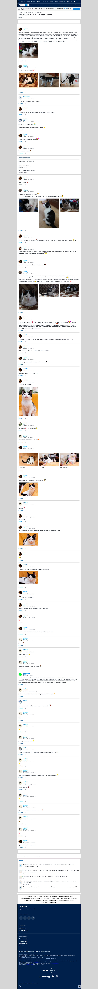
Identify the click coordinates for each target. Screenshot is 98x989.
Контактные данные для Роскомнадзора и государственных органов (34, 951)
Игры (75, 1)
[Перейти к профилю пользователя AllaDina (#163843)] (20, 749)
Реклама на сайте (23, 939)
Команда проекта (23, 941)
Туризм (51, 1)
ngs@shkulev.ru (36, 962)
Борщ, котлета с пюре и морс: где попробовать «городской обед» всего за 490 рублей (45, 876)
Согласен (76, 8)
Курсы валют (62, 1)
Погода (38, 1)
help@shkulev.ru (29, 964)
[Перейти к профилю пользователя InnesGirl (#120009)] (20, 120)
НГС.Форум (21, 12)
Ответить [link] (21, 60)
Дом (43, 1)
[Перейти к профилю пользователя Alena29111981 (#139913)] (20, 248)
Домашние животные (28, 12)
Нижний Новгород (23, 930)
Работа (28, 1)
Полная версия (23, 906)
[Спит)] (28, 80)
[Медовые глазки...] (28, 459)
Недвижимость (21, 1)
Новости (33, 1)
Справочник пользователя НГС (27, 909)
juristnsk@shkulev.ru (54, 963)
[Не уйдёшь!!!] (49, 459)
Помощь (21, 945)
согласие (66, 8)
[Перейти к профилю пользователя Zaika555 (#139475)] (20, 424)
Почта (46, 1)
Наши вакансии (23, 943)
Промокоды (69, 1)
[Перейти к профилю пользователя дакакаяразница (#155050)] (20, 674)
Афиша (56, 1)
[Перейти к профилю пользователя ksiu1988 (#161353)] (20, 66)
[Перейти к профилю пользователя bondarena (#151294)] (20, 29)
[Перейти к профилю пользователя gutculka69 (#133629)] (20, 436)
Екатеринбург (22, 928)
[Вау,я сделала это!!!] (69, 459)
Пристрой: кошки (38, 12)
